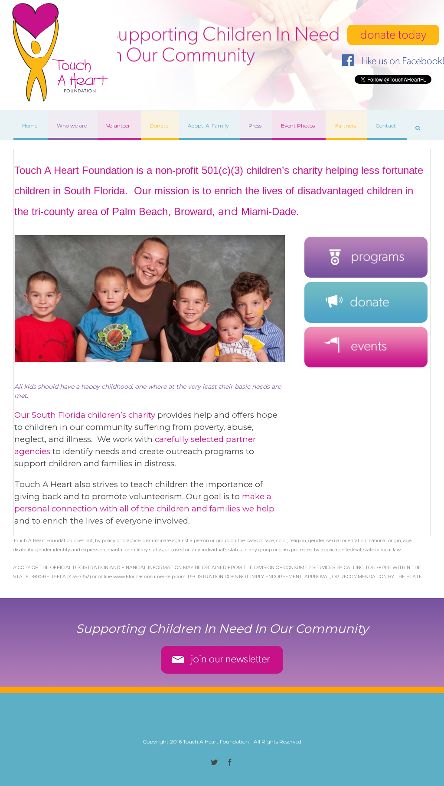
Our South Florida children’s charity (84, 415)
